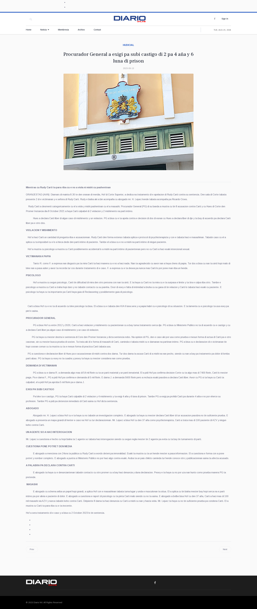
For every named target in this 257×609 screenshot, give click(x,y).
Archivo (81, 30)
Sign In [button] (225, 19)
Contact (97, 30)
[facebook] (214, 19)
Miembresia (63, 30)
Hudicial (128, 45)
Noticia (43, 30)
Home (28, 30)
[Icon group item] (155, 582)
